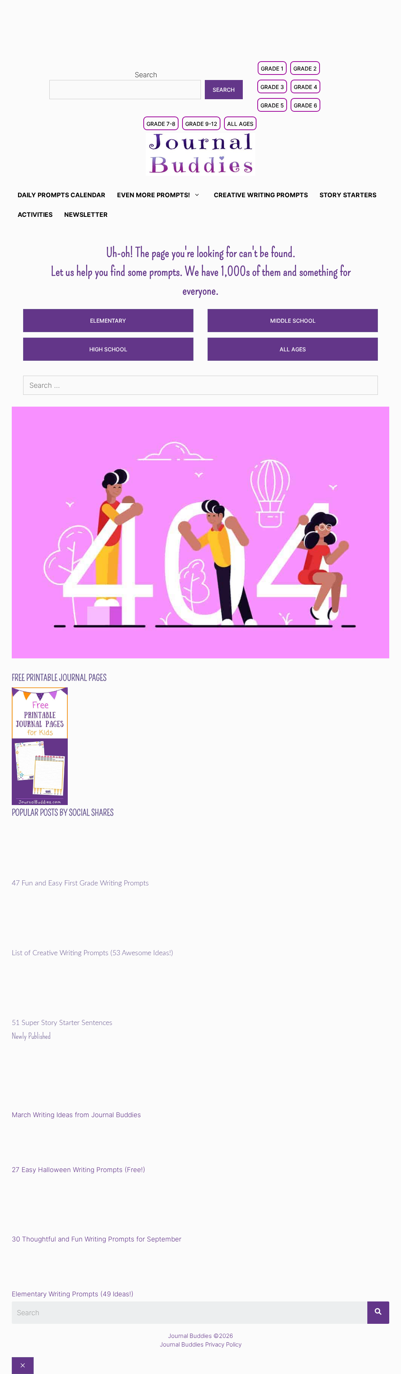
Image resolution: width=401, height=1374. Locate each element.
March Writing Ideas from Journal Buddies (76, 1115)
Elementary (108, 320)
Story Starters (348, 195)
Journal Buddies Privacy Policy (201, 1344)
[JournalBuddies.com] (200, 153)
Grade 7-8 (160, 123)
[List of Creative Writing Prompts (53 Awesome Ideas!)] (66, 944)
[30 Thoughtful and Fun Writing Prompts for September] (66, 1206)
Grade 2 (305, 68)
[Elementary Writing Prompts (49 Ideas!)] (52, 1268)
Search (146, 75)
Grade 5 (272, 105)
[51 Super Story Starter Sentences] (66, 1014)
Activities (35, 214)
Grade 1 (272, 68)
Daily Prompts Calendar (61, 195)
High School (108, 349)
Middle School (293, 320)
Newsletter (86, 214)
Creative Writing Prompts (261, 195)
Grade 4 (305, 87)
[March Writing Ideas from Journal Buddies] (66, 1081)
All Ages (240, 123)
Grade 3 (272, 87)
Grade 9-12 (201, 123)
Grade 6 (305, 105)
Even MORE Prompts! (153, 195)
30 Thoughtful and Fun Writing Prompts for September (96, 1239)
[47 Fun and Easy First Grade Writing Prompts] (66, 874)
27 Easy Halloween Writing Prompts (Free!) (78, 1170)
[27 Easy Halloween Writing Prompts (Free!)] (52, 1143)
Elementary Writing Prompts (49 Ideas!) (73, 1294)
